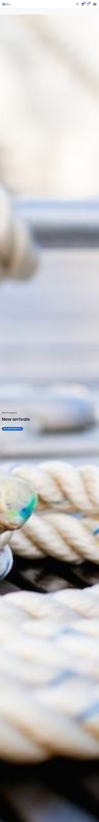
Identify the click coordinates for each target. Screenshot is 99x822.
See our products (12, 428)
